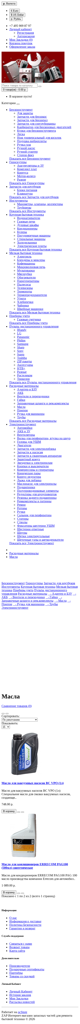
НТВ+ (21, 368)
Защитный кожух (28, 459)
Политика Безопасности (25, 924)
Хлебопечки (25, 302)
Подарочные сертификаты (26, 969)
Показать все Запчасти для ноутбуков (34, 197)
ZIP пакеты (24, 361)
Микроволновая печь (31, 267)
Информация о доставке (25, 921)
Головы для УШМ (29, 441)
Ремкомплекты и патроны (34, 501)
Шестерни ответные (30, 529)
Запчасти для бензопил (32, 120)
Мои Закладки (18, 998)
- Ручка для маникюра (28, 604)
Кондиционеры (27, 228)
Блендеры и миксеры (31, 260)
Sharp (20, 347)
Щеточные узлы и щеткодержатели (40, 539)
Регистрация (25, 32)
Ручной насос (26, 148)
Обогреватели (26, 277)
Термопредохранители (32, 295)
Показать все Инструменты (27, 211)
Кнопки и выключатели (33, 466)
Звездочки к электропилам (34, 462)
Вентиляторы (26, 434)
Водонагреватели (28, 218)
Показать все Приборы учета (28, 323)
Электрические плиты (32, 246)
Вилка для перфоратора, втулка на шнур (43, 438)
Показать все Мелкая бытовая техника (34, 312)
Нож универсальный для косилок (39, 137)
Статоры (23, 518)
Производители (19, 965)
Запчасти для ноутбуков (25, 186)
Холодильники (27, 242)
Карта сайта (17, 950)
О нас (13, 918)
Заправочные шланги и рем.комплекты (43, 403)
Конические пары (29, 473)
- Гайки (52, 597)
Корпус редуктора (29, 476)
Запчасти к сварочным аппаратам (39, 455)
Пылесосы (24, 284)
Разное (21, 179)
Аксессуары (25, 365)
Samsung (22, 344)
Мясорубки (24, 274)
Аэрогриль (24, 256)
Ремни (21, 504)
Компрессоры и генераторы (35, 469)
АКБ (20, 392)
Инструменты (18, 200)
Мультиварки (26, 270)
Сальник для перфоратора (34, 515)
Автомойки (24, 427)
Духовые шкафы (28, 225)
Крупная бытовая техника (26, 214)
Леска (21, 134)
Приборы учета (19, 316)
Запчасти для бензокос (32, 116)
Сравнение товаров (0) (17, 706)
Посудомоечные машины (33, 235)
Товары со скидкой (22, 976)
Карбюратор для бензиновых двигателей (44, 127)
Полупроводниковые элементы (38, 490)
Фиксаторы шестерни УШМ (36, 525)
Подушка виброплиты (32, 141)
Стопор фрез (25, 155)
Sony (20, 351)
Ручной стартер (27, 151)
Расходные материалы (24, 385)
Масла (21, 406)
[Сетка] (7, 713)
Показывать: (10, 723)
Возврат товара (19, 947)
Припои (22, 410)
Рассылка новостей (22, 1002)
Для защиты (25, 113)
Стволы (22, 522)
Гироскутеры (18, 162)
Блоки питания (27, 190)
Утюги (21, 298)
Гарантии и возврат (22, 928)
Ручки (21, 511)
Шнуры (22, 532)
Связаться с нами (20, 943)
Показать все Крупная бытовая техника (35, 249)
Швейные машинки (30, 309)
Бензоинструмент (21, 109)
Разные (22, 372)
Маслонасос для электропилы (37, 483)
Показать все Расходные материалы (33, 420)
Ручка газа (24, 144)
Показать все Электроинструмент (31, 543)
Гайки (21, 399)
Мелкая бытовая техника (25, 253)
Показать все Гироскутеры (26, 183)
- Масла (60, 600)
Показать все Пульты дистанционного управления (42, 382)
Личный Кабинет (20, 991)
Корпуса (22, 172)
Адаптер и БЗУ (27, 389)
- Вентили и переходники (27, 597)
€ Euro (14, 10)
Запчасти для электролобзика (36, 448)
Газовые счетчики (29, 319)
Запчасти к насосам (30, 452)
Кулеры (22, 232)
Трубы (21, 417)
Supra (20, 354)
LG (19, 333)
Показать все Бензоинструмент (29, 158)
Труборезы (24, 207)
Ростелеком (24, 375)
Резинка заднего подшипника (37, 497)
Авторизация (26, 36)
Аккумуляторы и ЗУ (30, 165)
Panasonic (23, 337)
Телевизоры (25, 288)
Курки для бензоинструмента (36, 130)
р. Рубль (16, 18)
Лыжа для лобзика (29, 480)
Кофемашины (26, 263)
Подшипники (26, 487)
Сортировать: (10, 716)
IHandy (21, 330)
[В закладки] (18, 812)
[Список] (3, 713)
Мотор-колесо (26, 176)
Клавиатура (25, 193)
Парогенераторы (28, 281)
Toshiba (22, 358)
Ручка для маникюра (30, 413)
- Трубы (51, 604)
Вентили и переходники (33, 396)
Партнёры (16, 972)
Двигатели (24, 445)
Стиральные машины (31, 239)
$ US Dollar (17, 14)
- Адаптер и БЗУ (60, 593)
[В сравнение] (22, 812)
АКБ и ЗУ (23, 431)
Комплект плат (27, 169)
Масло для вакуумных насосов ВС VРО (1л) (33, 783)
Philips (21, 340)
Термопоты (24, 291)
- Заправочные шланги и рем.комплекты (32, 599)
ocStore (22, 1012)
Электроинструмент (22, 424)
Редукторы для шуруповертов (37, 494)
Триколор (23, 379)
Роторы (22, 508)
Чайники (23, 305)
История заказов (20, 995)
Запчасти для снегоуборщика (36, 123)
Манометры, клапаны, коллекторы (40, 204)
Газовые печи (26, 221)
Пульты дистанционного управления (33, 326)
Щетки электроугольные (33, 536)
